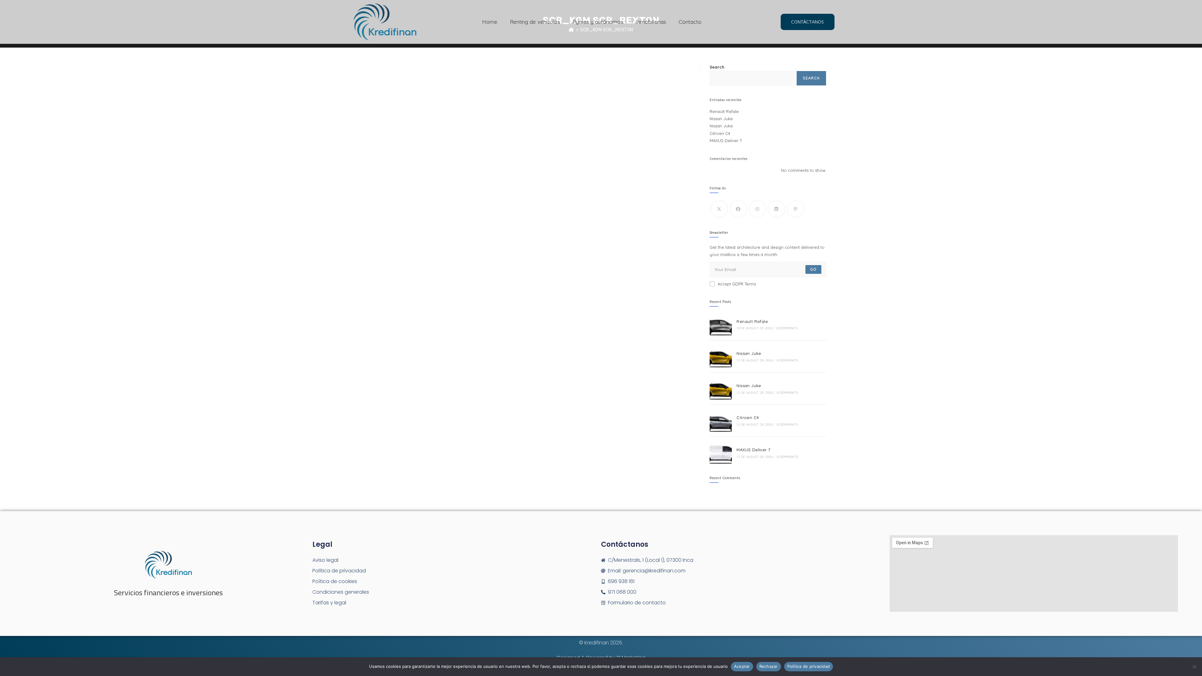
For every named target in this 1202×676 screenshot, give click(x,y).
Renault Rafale (724, 111)
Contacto (690, 21)
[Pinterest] (795, 209)
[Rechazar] (1194, 666)
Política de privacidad (808, 666)
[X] (719, 209)
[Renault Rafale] (721, 324)
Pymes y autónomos (598, 21)
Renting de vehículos (535, 21)
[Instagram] (757, 209)
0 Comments (787, 328)
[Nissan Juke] (721, 356)
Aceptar (742, 666)
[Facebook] (738, 209)
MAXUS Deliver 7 (726, 140)
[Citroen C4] (721, 420)
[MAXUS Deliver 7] (721, 453)
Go (813, 269)
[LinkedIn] (776, 209)
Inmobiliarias (651, 21)
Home (489, 21)
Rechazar (768, 666)
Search (717, 66)
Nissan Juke (721, 118)
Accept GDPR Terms (737, 283)
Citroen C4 (720, 133)
